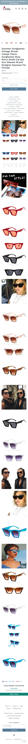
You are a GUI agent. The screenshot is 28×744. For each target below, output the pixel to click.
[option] (7, 43)
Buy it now (14, 88)
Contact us (15, 706)
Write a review (14, 694)
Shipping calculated (7, 73)
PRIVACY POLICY (8, 713)
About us (7, 706)
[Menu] (25, 8)
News (21, 706)
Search (9, 708)
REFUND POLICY (19, 713)
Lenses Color (5, 77)
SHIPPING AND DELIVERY (14, 715)
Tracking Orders (16, 708)
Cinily (10, 739)
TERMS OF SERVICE (14, 718)
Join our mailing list (14, 722)
